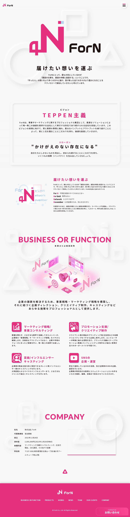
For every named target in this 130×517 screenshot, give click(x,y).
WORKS (61, 500)
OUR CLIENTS (92, 500)
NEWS (70, 500)
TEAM (80, 500)
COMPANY (105, 500)
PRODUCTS (49, 500)
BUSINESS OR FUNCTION (30, 500)
